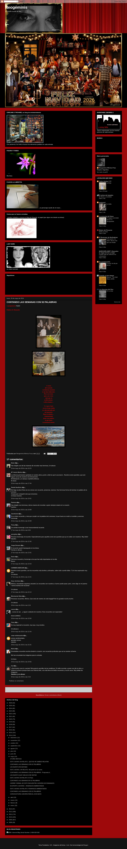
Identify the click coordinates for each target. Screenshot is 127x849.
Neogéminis (16, 7)
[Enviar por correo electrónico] (48, 454)
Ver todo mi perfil (102, 172)
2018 (10, 724)
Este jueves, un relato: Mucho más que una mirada (112, 240)
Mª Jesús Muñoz (16, 472)
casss (13, 609)
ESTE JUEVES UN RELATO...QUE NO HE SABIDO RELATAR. (29, 761)
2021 (10, 716)
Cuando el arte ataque (106, 275)
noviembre (14, 740)
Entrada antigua (85, 690)
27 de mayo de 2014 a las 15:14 (21, 592)
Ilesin (13, 556)
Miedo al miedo (103, 232)
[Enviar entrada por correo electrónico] (44, 453)
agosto (13, 748)
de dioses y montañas (105, 197)
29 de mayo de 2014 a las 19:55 (21, 661)
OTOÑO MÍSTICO (16, 759)
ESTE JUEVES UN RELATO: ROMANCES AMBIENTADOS (28, 788)
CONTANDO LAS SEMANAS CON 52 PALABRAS (25, 764)
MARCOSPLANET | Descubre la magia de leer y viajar (108, 252)
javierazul (102, 202)
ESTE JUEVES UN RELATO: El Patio (21, 778)
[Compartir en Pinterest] (56, 454)
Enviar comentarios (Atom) (53, 695)
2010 (10, 817)
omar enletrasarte (17, 635)
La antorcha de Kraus (106, 216)
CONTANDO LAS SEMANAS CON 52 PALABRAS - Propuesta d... (30, 772)
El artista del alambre (106, 195)
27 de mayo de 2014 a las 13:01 (21, 552)
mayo (12, 756)
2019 (10, 722)
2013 (10, 809)
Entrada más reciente (15, 690)
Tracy (13, 525)
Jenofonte (14, 513)
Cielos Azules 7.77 (105, 181)
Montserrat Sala (16, 596)
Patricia (14, 502)
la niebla (109, 204)
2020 (10, 719)
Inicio (51, 690)
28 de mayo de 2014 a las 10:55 (21, 618)
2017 (10, 727)
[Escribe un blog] (50, 454)
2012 (10, 811)
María (13, 648)
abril (12, 797)
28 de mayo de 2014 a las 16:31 (21, 644)
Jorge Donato (15, 545)
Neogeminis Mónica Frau (107, 168)
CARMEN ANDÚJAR (17, 568)
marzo (13, 800)
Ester (13, 463)
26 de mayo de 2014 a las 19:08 (21, 509)
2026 (10, 703)
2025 (10, 705)
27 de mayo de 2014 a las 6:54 (21, 530)
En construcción (104, 262)
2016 (10, 730)
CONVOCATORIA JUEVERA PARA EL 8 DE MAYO (25, 794)
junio (12, 754)
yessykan (14, 534)
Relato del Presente (105, 230)
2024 (10, 708)
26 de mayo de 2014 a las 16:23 (21, 468)
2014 (10, 735)
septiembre (14, 745)
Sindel (18, 306)
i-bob (67, 845)
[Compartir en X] (52, 454)
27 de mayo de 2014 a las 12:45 (21, 541)
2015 (10, 732)
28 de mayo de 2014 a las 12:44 (21, 631)
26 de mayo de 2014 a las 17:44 (21, 483)
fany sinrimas (15, 581)
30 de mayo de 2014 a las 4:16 (21, 677)
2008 (10, 822)
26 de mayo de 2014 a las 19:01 (21, 498)
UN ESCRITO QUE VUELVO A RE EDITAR (23, 775)
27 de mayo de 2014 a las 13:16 (21, 564)
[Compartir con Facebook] (54, 454)
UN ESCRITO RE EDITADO (18, 767)
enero (13, 805)
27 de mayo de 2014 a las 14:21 (21, 577)
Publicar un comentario (16, 681)
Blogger (85, 845)
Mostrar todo (117, 302)
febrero (13, 803)
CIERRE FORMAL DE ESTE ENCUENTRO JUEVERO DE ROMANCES (32, 783)
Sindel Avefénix (16, 487)
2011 (10, 814)
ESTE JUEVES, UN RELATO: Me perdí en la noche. (26, 769)
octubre (13, 743)
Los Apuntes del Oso (106, 289)
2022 (10, 713)
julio (12, 751)
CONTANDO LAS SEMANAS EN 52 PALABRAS (25, 780)
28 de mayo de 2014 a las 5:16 (21, 605)
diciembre (14, 737)
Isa (12, 666)
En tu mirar (110, 291)
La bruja (109, 183)
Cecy (12, 622)
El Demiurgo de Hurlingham (108, 237)
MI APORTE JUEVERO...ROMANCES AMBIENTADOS (27, 786)
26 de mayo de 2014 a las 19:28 (21, 521)
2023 (10, 711)
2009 (10, 820)
